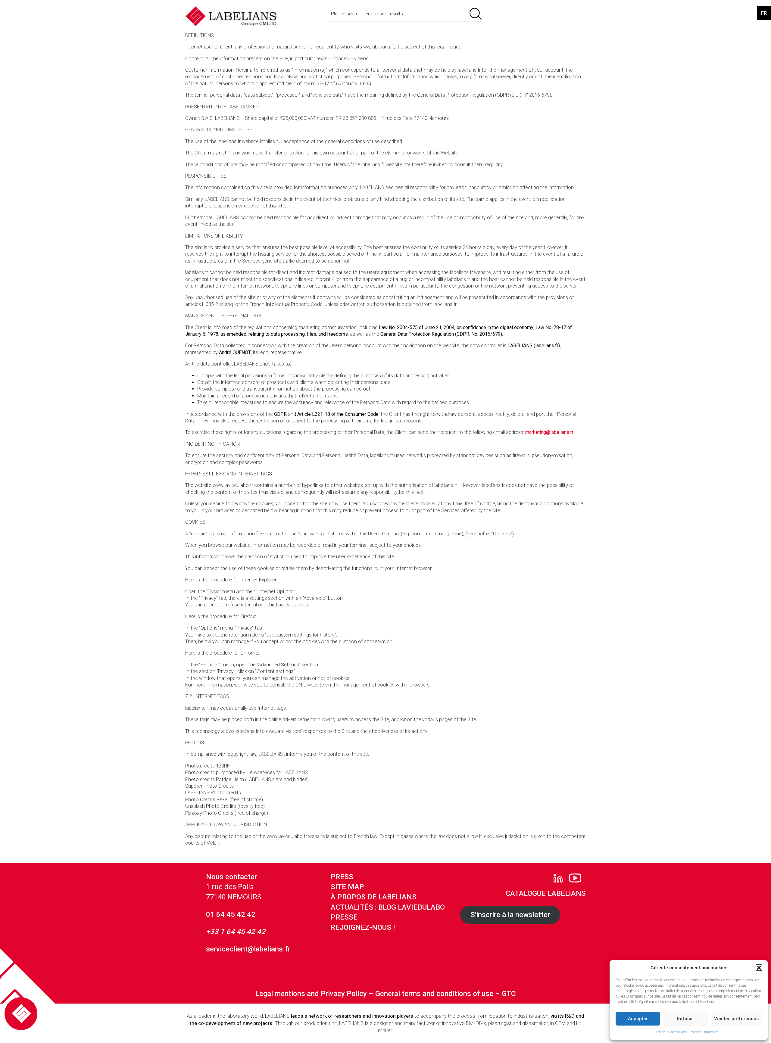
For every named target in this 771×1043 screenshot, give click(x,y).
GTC (509, 993)
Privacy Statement (704, 1032)
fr (764, 13)
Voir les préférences (736, 1018)
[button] (759, 968)
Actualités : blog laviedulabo (388, 907)
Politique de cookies (671, 1032)
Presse (344, 917)
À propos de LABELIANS (374, 897)
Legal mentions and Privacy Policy (311, 993)
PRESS (342, 877)
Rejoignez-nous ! (363, 927)
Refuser (685, 1018)
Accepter (638, 1018)
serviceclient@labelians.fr (248, 949)
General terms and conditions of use (434, 993)
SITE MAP (347, 887)
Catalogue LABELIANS (546, 893)
